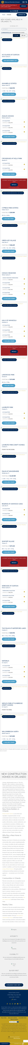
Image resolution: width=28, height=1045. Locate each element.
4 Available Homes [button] (9, 482)
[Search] (26, 2)
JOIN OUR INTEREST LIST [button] (10, 60)
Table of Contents (14, 1019)
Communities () (6, 32)
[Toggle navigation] (23, 2)
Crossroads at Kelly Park (12, 158)
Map (24, 35)
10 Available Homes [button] (9, 519)
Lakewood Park (8, 375)
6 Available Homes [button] (9, 639)
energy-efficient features (8, 869)
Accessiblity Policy (22, 1017)
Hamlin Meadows (9, 273)
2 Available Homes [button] (9, 552)
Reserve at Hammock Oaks (12, 504)
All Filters (13, 11)
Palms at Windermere (10, 471)
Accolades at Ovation (10, 55)
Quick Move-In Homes (18, 32)
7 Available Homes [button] (9, 251)
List (17, 35)
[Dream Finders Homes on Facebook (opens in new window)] (7, 1004)
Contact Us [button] (21, 14)
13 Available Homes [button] (9, 136)
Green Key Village (9, 240)
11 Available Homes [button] (9, 174)
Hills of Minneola (9, 320)
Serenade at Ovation (10, 586)
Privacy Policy (4, 1017)
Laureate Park (7, 407)
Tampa (11, 917)
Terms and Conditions (12, 1017)
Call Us (14, 999)
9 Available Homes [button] (9, 94)
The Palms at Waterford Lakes (14, 628)
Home (3, 14)
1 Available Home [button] (8, 218)
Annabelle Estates (9, 83)
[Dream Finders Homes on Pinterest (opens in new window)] (20, 1004)
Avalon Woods (8, 116)
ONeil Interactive (17, 1038)
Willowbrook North (10, 731)
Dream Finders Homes (7, 813)
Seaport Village (8, 541)
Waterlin (5, 661)
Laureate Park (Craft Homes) (13, 445)
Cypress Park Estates (10, 208)
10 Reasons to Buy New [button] (13, 985)
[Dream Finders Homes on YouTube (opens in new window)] (17, 1004)
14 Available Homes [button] (9, 298)
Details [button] (23, 6)
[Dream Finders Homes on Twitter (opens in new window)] (15, 1004)
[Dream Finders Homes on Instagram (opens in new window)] (12, 1004)
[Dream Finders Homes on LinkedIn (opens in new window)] (10, 1004)
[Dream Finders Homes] (10, 2)
